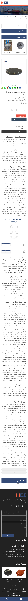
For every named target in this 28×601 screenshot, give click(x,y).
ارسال (8, 535)
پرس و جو (21, 116)
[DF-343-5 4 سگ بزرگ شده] (8, 572)
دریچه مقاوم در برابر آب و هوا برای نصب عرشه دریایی (7, 52)
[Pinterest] (11, 506)
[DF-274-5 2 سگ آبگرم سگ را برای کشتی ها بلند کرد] (20, 572)
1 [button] (13, 585)
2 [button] (15, 585)
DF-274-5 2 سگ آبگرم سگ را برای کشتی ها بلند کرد (20, 581)
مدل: (22, 126)
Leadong (14, 593)
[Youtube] (17, 506)
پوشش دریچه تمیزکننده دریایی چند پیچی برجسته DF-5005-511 (20, 52)
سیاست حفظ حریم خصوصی (15, 591)
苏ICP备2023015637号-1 (14, 595)
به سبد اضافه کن (20, 119)
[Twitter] (20, 506)
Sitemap (24, 591)
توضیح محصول (22, 131)
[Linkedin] (22, 506)
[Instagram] (14, 506)
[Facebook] (25, 506)
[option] (8, 574)
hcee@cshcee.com (10, 551)
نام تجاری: (21, 128)
